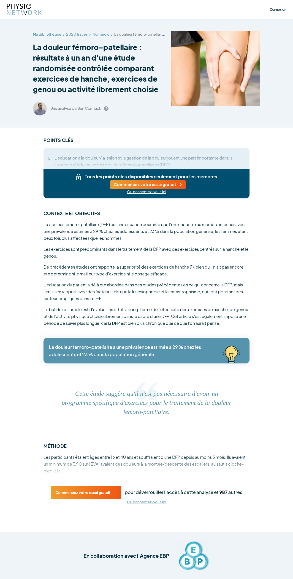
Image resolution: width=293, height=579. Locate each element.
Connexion (278, 9)
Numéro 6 (100, 34)
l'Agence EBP (153, 555)
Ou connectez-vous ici (146, 192)
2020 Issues (77, 34)
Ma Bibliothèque (47, 34)
